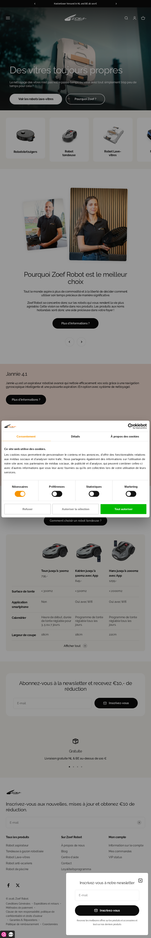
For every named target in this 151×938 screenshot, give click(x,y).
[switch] (57, 494)
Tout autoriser (124, 509)
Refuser (27, 509)
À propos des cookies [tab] (125, 436)
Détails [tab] (75, 436)
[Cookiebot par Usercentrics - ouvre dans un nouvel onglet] (131, 426)
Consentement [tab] (26, 436)
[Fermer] (140, 880)
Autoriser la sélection (75, 509)
